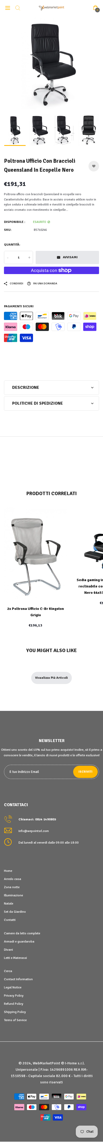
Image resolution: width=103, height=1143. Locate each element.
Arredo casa (12, 879)
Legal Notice (12, 987)
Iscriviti (85, 772)
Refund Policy (13, 1004)
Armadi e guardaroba (19, 941)
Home (8, 871)
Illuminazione (13, 895)
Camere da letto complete (22, 933)
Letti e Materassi (15, 958)
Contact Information (18, 979)
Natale (8, 903)
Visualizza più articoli (51, 678)
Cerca (8, 971)
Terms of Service (15, 1020)
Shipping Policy (15, 1012)
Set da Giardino (15, 912)
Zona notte (12, 887)
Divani (8, 950)
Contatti (10, 920)
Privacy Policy (14, 995)
